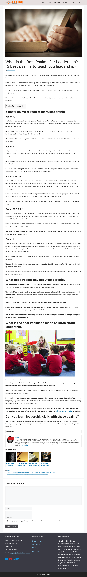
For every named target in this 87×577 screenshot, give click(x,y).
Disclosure (35, 548)
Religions (65, 2)
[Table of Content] (23, 106)
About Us (35, 551)
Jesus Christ (57, 2)
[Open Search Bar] (80, 2)
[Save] (9, 332)
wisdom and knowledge (64, 411)
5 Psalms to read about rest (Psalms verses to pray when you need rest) (27, 474)
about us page (24, 445)
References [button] (10, 431)
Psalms (9, 470)
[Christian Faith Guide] (13, 2)
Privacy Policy (37, 541)
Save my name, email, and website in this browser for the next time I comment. (33, 521)
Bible (43, 2)
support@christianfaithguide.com (17, 553)
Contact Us (36, 544)
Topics (73, 2)
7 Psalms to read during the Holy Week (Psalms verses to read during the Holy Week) (31, 472)
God (50, 2)
